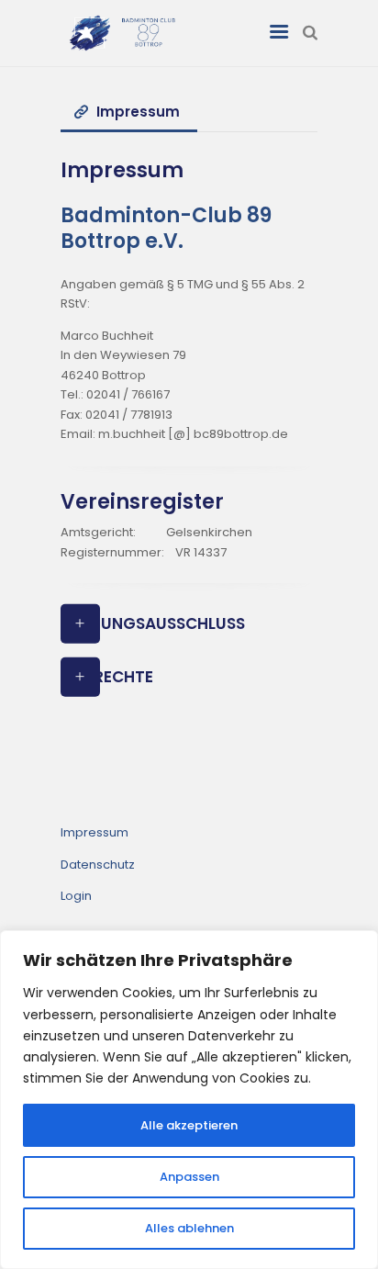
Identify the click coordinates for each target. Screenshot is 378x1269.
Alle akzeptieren (189, 1125)
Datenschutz (98, 864)
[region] (189, 1099)
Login (76, 895)
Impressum (94, 832)
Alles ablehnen (189, 1228)
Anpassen (189, 1176)
